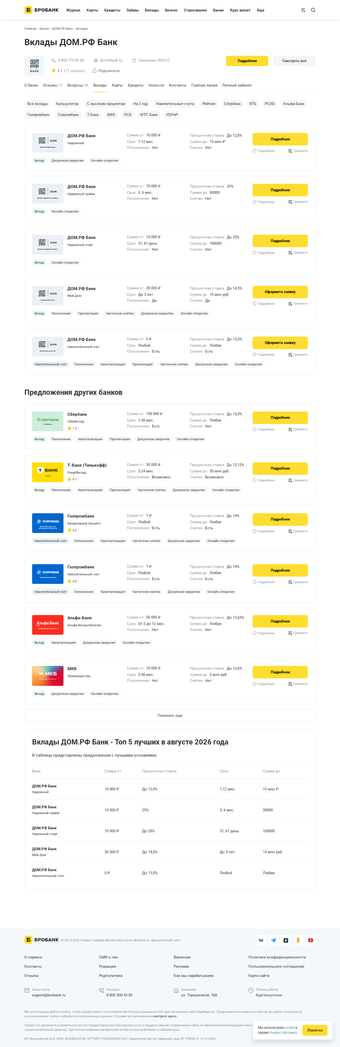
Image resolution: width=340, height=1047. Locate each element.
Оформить (280, 292)
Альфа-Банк (293, 104)
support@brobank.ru (48, 995)
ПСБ (128, 114)
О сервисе (33, 957)
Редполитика (110, 975)
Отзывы (52, 85)
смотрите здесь (164, 1016)
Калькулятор (67, 104)
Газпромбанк (38, 114)
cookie (289, 1028)
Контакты (177, 85)
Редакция (107, 966)
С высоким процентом (106, 104)
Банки (44, 28)
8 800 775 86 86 (71, 60)
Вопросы (77, 85)
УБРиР (172, 114)
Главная (30, 28)
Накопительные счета (175, 104)
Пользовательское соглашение (276, 966)
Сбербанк (232, 104)
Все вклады (37, 104)
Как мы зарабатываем (194, 975)
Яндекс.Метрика (283, 1033)
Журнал (73, 10)
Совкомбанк (68, 114)
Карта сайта (258, 975)
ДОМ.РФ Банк (62, 28)
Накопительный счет (83, 347)
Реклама (181, 966)
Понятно (315, 1030)
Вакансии (182, 957)
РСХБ (270, 104)
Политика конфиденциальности (277, 957)
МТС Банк (149, 114)
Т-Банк (93, 114)
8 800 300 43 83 (119, 995)
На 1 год (140, 104)
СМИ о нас (108, 957)
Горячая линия (204, 85)
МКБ (111, 114)
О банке (31, 85)
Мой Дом (74, 296)
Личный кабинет (237, 85)
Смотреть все (295, 61)
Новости (156, 85)
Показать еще (170, 715)
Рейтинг (209, 104)
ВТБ (252, 104)
